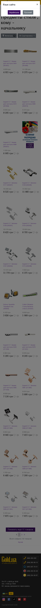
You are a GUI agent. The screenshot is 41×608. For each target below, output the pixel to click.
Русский (28, 12)
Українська (14, 12)
